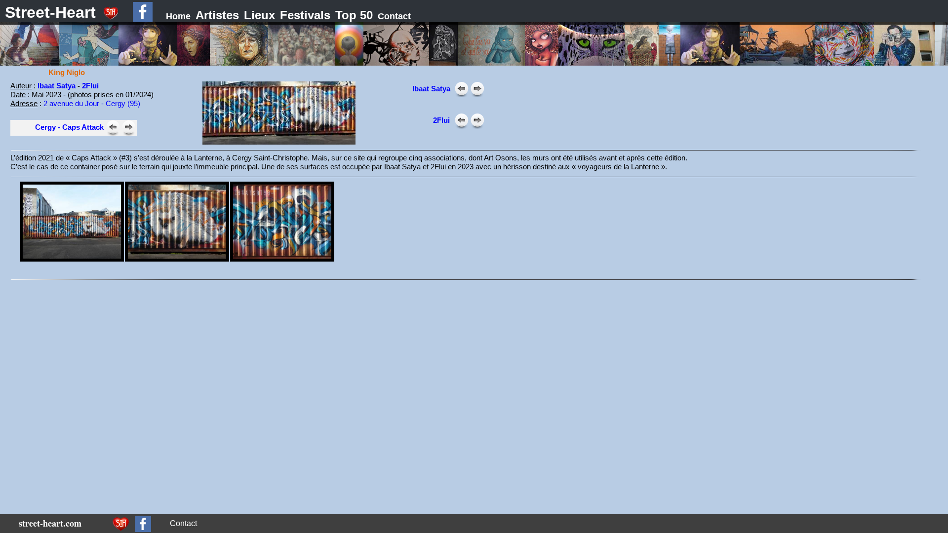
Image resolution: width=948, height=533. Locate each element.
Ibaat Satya (58, 85)
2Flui (90, 85)
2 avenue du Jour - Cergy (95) (91, 103)
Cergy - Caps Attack (69, 127)
